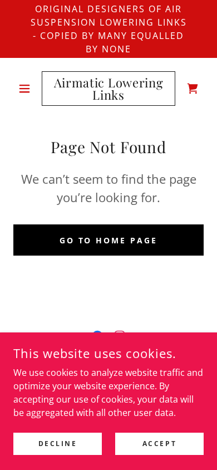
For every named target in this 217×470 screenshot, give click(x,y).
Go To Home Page (109, 240)
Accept (159, 443)
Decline (57, 443)
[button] (27, 88)
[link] (108, 88)
